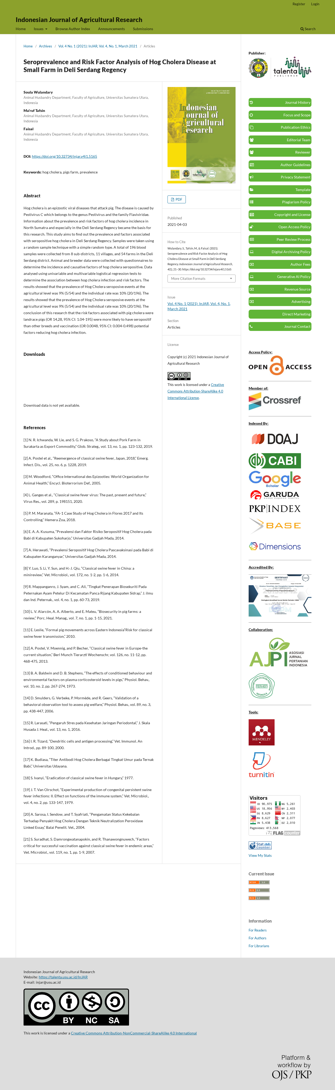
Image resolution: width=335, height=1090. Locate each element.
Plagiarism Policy (296, 202)
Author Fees (300, 264)
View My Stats (260, 855)
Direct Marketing (296, 314)
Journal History (297, 102)
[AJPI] (278, 665)
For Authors (257, 938)
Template (302, 189)
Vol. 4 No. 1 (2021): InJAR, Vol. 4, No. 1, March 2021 (97, 46)
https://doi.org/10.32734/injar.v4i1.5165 (64, 156)
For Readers (258, 930)
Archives (45, 46)
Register (299, 4)
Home (21, 28)
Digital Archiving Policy (291, 251)
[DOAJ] (275, 446)
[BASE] (275, 533)
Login (315, 4)
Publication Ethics (295, 127)
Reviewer (302, 152)
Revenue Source (297, 289)
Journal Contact (297, 326)
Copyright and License (292, 214)
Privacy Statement (295, 177)
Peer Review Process (293, 239)
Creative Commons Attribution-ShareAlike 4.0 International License (196, 391)
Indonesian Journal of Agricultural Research (79, 19)
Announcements (111, 28)
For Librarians (259, 946)
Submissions (143, 28)
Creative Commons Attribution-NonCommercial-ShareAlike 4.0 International (134, 1033)
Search (310, 28)
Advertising (301, 301)
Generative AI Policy (293, 276)
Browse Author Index (72, 28)
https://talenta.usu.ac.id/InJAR (63, 977)
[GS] (275, 485)
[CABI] (275, 467)
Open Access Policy (294, 227)
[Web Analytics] (260, 848)
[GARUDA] (275, 499)
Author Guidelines (295, 164)
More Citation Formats (188, 278)
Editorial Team (298, 140)
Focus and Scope (296, 115)
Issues (39, 28)
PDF (178, 199)
